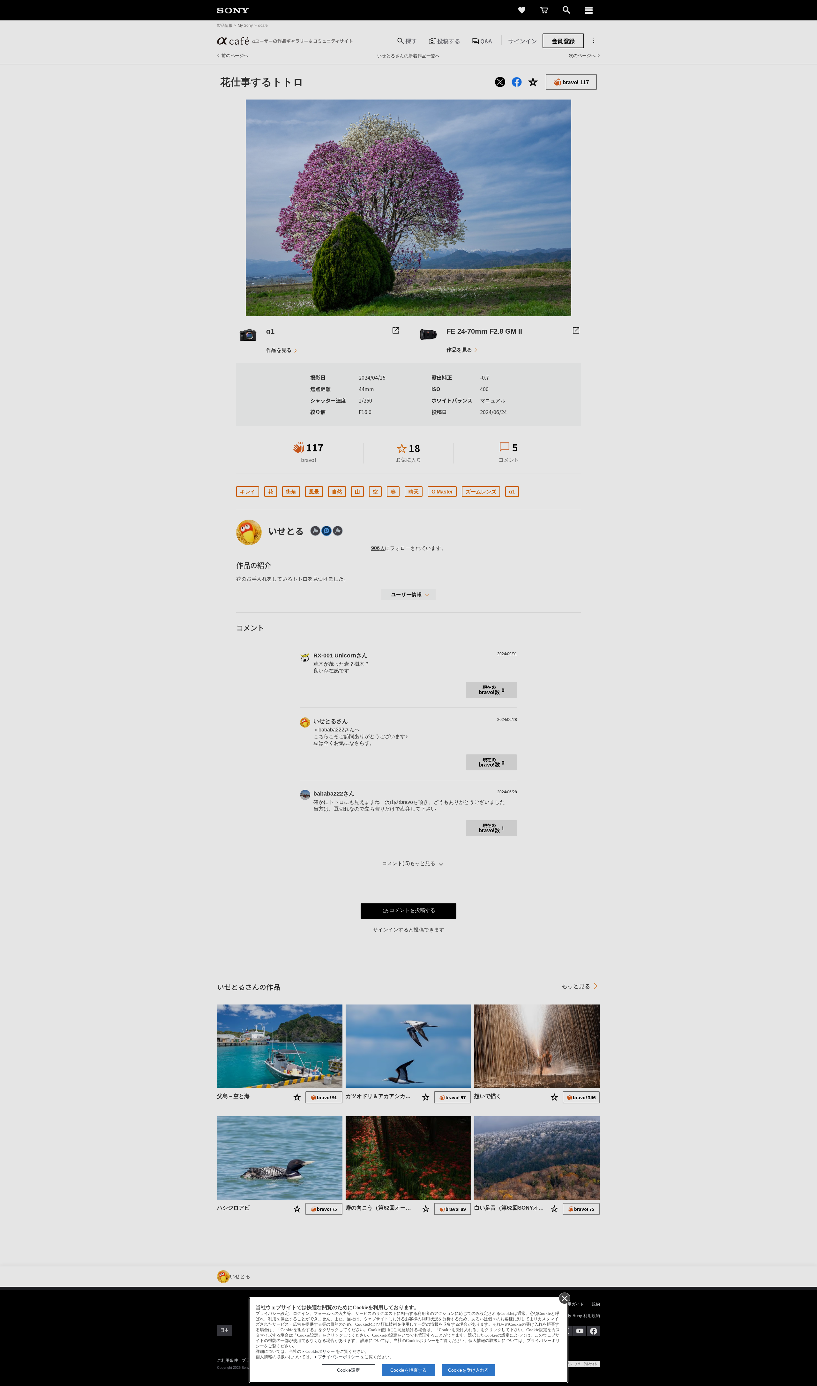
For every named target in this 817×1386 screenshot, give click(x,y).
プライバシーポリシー (338, 1357)
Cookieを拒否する (408, 1370)
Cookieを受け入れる (468, 1370)
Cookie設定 (348, 1370)
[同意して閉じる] (564, 1298)
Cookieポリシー (320, 1351)
